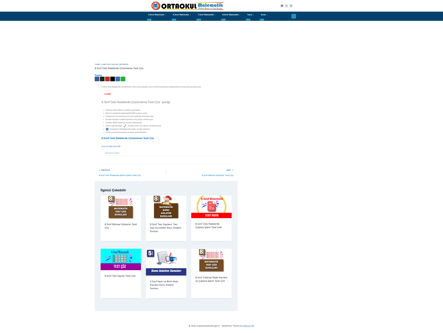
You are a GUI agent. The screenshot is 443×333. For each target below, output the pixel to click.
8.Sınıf (97, 64)
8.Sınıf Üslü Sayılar (109, 64)
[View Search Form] (294, 16)
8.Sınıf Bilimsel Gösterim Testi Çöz (217, 171)
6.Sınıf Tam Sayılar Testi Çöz (120, 276)
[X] (286, 6)
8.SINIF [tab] (108, 94)
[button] (166, 153)
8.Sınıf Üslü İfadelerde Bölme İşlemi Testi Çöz (120, 171)
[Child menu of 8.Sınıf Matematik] (223, 19)
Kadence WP (248, 326)
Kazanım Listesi (112, 153)
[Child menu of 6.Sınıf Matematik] (174, 19)
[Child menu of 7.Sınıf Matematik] (198, 19)
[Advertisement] (221, 38)
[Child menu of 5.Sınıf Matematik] (149, 19)
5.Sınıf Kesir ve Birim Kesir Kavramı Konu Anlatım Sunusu (164, 285)
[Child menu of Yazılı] (248, 19)
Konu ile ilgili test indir (111, 146)
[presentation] (121, 207)
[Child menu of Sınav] (262, 19)
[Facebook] (282, 6)
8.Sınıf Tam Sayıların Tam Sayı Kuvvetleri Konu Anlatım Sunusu (165, 228)
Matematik (123, 64)
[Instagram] (291, 6)
